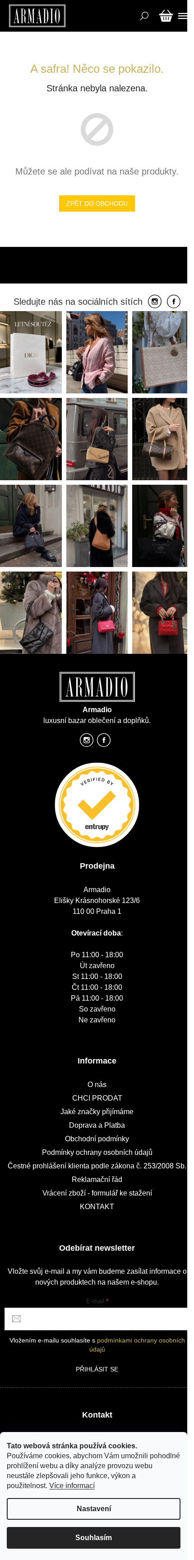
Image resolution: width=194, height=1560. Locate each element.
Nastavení (94, 1509)
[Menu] (181, 16)
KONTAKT (97, 1206)
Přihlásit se (97, 1369)
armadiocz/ (86, 743)
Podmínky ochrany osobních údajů (97, 1152)
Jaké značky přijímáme (97, 1112)
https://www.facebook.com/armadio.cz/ (104, 743)
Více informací (72, 1485)
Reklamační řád (97, 1179)
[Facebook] (173, 302)
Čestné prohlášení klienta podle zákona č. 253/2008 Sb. (97, 1166)
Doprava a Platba (97, 1125)
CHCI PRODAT (97, 1098)
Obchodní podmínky (97, 1139)
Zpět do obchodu (97, 203)
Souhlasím (93, 1537)
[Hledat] (143, 16)
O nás (97, 1084)
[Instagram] (155, 302)
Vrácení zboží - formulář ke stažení (97, 1193)
